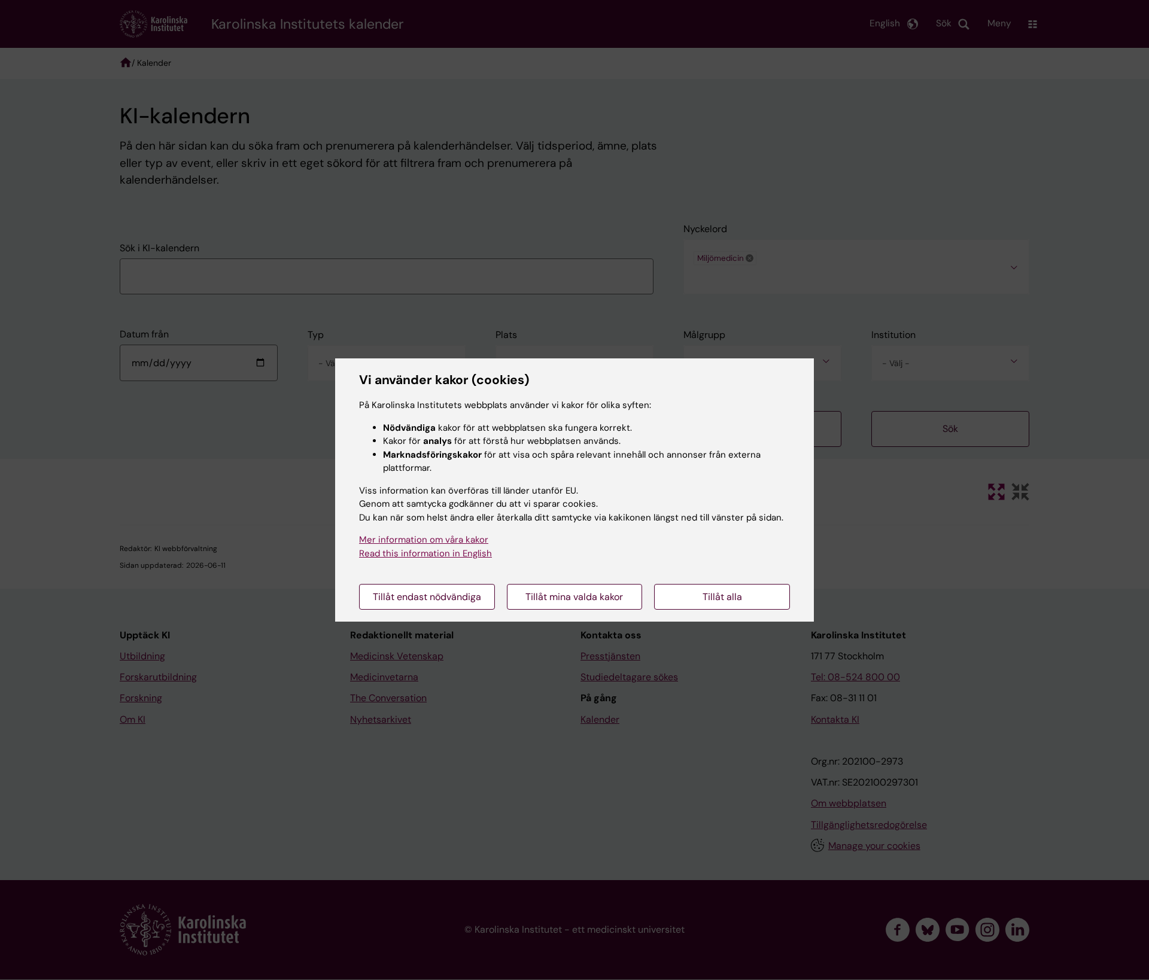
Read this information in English (425, 553)
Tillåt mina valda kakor (574, 597)
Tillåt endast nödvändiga (427, 597)
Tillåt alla (722, 597)
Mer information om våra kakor (423, 540)
